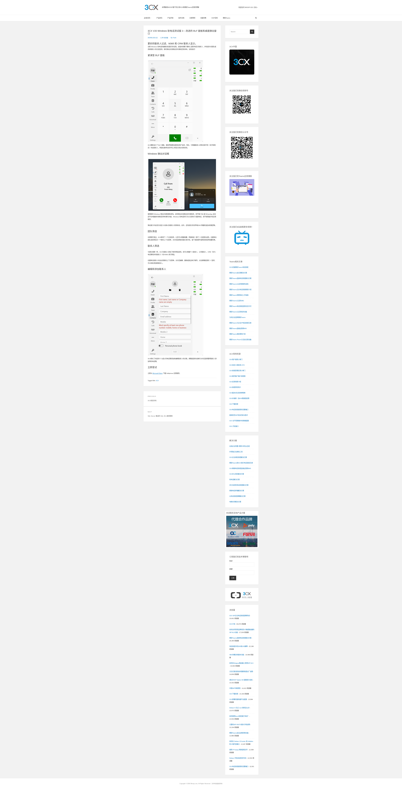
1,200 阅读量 (164, 37)
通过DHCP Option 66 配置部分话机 (241, 680)
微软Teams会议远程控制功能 (238, 733)
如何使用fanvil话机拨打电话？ (239, 716)
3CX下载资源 (233, 694)
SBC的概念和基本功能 (236, 655)
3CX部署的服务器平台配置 (238, 699)
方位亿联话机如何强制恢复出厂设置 (241, 671)
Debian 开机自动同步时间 (237, 758)
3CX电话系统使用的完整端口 (238, 766)
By (173, 37)
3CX (157, 380)
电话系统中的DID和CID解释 (238, 646)
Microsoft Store (158, 373)
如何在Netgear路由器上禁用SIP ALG (241, 663)
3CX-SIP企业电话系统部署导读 (239, 615)
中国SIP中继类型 (234, 688)
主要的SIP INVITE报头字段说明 (239, 724)
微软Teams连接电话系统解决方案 (240, 638)
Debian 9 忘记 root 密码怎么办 (239, 708)
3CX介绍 (232, 624)
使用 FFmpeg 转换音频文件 (238, 750)
